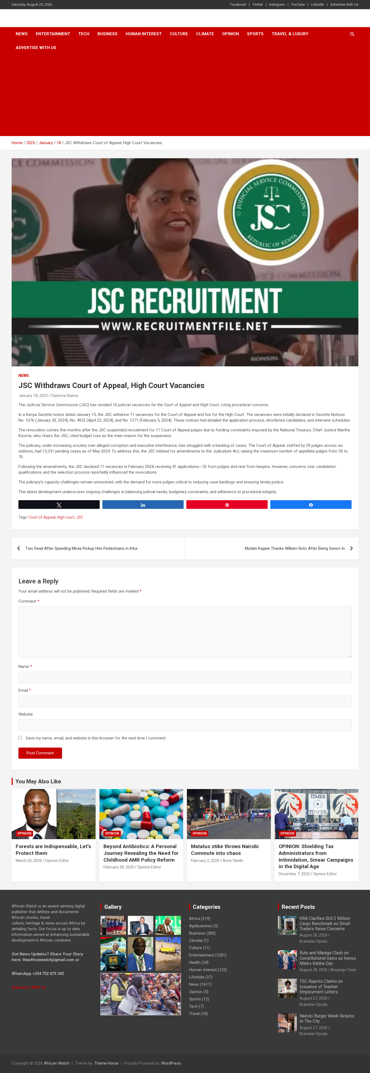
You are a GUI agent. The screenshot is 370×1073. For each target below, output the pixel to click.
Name (25, 666)
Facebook (238, 4)
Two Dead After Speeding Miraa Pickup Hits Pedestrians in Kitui (81, 548)
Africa (194, 918)
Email (24, 690)
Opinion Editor (57, 860)
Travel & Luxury (290, 33)
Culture (179, 33)
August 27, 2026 (313, 998)
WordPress (171, 1063)
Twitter (257, 4)
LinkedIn (317, 4)
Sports (195, 999)
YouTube (298, 4)
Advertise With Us (344, 4)
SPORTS (255, 33)
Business (108, 33)
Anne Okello (233, 860)
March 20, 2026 (29, 860)
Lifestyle (196, 977)
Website (25, 714)
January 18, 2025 (33, 395)
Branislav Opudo (313, 941)
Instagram (277, 4)
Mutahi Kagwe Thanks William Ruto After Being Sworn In (295, 548)
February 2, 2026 (205, 860)
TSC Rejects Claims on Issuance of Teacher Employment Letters (321, 986)
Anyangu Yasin (343, 970)
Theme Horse (106, 1063)
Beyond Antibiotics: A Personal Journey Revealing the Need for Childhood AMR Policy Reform (140, 853)
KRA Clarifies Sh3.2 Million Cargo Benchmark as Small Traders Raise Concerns (325, 923)
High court (65, 517)
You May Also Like (38, 781)
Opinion (230, 33)
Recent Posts (298, 907)
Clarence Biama (64, 395)
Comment (28, 601)
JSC (79, 517)
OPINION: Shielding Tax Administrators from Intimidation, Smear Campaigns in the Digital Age (316, 856)
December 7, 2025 (294, 874)
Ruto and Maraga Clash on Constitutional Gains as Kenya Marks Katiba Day (328, 958)
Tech (83, 33)
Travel (194, 1013)
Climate (205, 33)
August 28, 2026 (313, 935)
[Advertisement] (185, 95)
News (22, 33)
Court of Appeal (42, 517)
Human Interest (144, 33)
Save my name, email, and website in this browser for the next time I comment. (96, 738)
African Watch (56, 1063)
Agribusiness (200, 925)
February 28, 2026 (118, 867)
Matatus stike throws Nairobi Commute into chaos (225, 849)
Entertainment (53, 33)
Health (194, 962)
